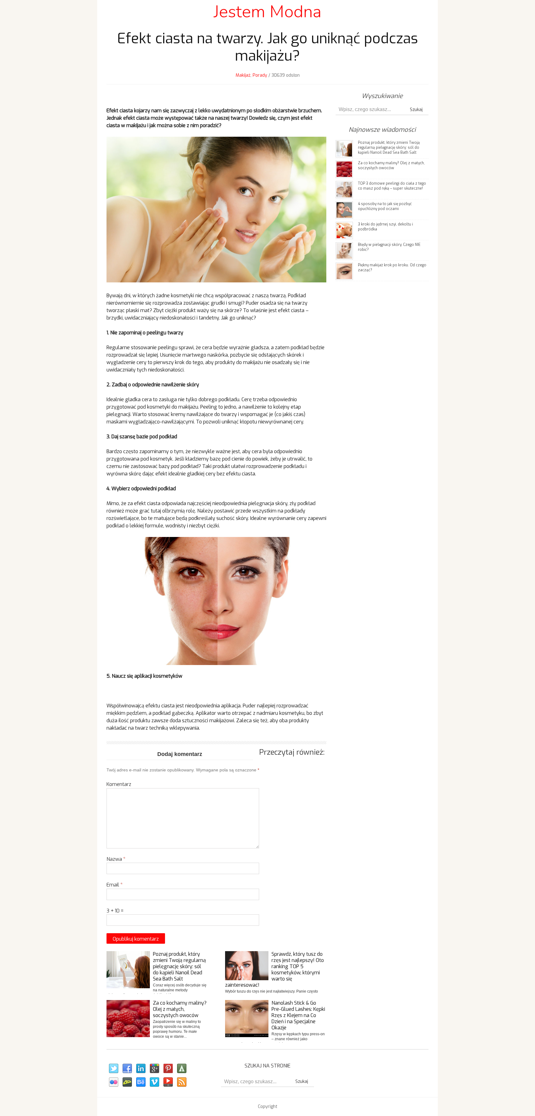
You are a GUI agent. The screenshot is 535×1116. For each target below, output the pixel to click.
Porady (260, 75)
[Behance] (141, 1082)
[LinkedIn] (141, 1069)
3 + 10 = (115, 911)
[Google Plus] (154, 1069)
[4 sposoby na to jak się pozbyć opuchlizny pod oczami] (344, 209)
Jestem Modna (267, 11)
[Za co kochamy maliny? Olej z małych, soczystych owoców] (344, 168)
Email (115, 885)
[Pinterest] (168, 1069)
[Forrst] (181, 1069)
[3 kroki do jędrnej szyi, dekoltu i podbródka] (344, 230)
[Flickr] (113, 1082)
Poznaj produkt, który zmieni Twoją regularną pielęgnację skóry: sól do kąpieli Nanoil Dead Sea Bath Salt (179, 966)
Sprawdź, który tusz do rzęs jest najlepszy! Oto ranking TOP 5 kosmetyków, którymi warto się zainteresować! (274, 969)
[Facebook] (127, 1069)
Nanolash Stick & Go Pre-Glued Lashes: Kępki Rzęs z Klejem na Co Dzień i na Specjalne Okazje (298, 1015)
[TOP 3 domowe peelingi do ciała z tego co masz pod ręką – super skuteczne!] (344, 189)
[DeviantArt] (127, 1082)
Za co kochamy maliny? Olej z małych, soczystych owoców (180, 1009)
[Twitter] (113, 1069)
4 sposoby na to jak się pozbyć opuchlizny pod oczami (385, 206)
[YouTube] (168, 1082)
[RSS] (181, 1082)
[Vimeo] (154, 1082)
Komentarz (119, 784)
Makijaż (243, 75)
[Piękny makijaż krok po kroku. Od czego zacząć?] (344, 270)
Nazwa (116, 859)
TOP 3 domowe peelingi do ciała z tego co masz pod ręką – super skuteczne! (392, 186)
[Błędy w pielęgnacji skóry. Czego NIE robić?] (344, 250)
